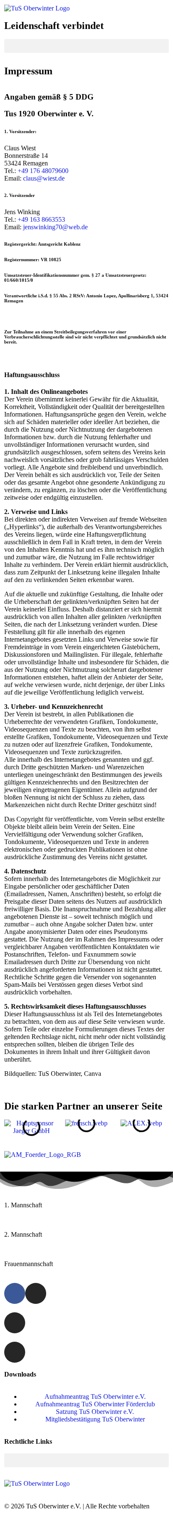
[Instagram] (35, 1293)
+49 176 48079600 (43, 170)
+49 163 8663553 (41, 219)
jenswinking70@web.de (55, 227)
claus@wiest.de (44, 178)
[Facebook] (14, 1293)
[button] (86, 46)
